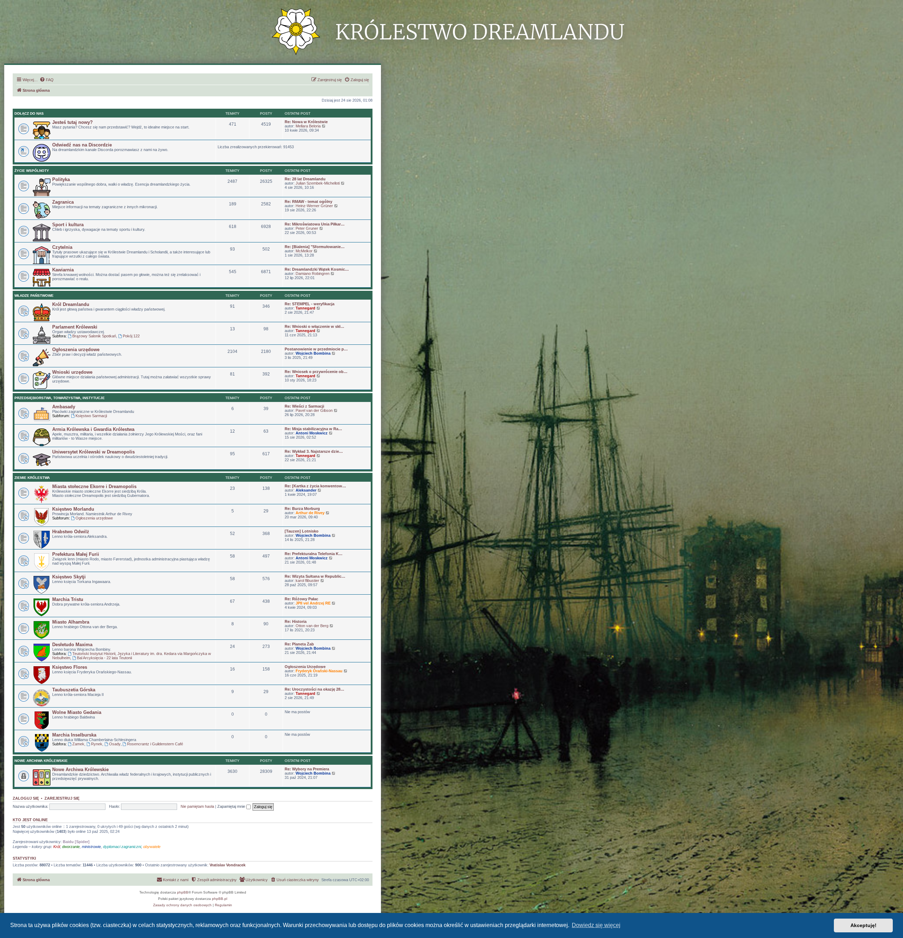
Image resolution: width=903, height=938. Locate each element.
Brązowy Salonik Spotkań (94, 336)
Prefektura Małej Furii (75, 554)
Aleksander (306, 490)
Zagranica (63, 202)
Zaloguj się (26, 798)
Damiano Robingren (312, 273)
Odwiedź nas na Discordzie (82, 145)
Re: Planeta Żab (299, 644)
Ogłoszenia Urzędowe (305, 667)
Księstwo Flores (69, 667)
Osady (115, 744)
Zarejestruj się (61, 798)
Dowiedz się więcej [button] (596, 925)
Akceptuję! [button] (863, 925)
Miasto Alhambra (70, 622)
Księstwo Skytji (69, 576)
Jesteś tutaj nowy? (72, 122)
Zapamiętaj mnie (231, 806)
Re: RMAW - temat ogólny (308, 201)
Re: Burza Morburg (302, 508)
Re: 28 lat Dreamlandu (305, 179)
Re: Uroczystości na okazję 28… (314, 689)
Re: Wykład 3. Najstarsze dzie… (314, 451)
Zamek (78, 744)
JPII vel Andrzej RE (313, 603)
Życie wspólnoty (31, 171)
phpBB (182, 892)
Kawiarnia (63, 269)
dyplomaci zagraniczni (122, 846)
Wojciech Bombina (313, 353)
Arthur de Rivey (310, 513)
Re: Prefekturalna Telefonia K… (314, 554)
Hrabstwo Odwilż (70, 531)
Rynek (96, 744)
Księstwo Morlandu (73, 509)
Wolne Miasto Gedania (76, 712)
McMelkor (304, 251)
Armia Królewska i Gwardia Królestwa (93, 429)
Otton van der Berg (312, 626)
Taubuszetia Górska (73, 689)
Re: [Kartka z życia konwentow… (315, 486)
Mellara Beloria (308, 126)
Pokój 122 (131, 336)
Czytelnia (62, 247)
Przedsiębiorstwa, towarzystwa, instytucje (59, 398)
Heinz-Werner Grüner (314, 206)
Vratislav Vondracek (228, 865)
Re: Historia (296, 621)
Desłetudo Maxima (72, 644)
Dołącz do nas (29, 113)
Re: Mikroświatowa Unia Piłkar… (315, 224)
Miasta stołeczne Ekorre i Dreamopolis (94, 486)
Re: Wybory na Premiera (307, 769)
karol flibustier (307, 580)
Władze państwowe (34, 295)
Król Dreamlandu (70, 304)
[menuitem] (47, 80)
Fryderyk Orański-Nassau (319, 671)
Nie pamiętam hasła (197, 806)
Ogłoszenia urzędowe (75, 349)
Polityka (61, 179)
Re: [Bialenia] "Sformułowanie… (315, 247)
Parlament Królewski (74, 327)
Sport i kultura (68, 224)
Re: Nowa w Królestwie (306, 122)
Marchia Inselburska (74, 735)
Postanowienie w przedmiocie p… (316, 349)
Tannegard (305, 308)
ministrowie (91, 846)
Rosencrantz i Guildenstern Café (155, 744)
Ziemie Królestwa (32, 478)
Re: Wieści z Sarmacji (304, 406)
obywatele (151, 846)
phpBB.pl (219, 899)
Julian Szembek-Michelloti (318, 183)
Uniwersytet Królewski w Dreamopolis (93, 452)
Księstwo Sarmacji (91, 416)
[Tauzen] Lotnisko (302, 531)
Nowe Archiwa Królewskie (41, 761)
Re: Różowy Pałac (301, 599)
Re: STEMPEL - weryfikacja (309, 304)
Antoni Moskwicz (312, 433)
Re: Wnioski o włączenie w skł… (314, 326)
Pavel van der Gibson (314, 410)
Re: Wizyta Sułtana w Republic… (315, 576)
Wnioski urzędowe (72, 372)
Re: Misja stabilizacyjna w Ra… (313, 429)
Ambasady (63, 406)
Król (56, 846)
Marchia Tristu (67, 599)
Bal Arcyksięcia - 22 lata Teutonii (104, 658)
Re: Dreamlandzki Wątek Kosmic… (317, 269)
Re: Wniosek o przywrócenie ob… (316, 371)
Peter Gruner (307, 228)
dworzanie (71, 846)
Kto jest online (30, 820)
